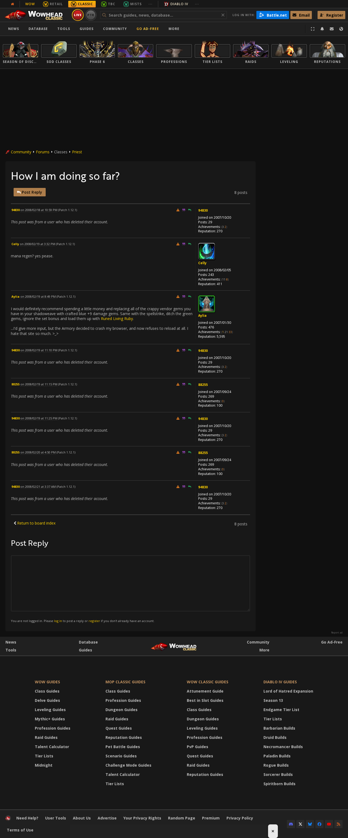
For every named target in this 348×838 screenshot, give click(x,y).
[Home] (36, 15)
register (94, 621)
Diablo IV (179, 4)
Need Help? (27, 818)
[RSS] (338, 824)
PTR (91, 15)
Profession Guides (52, 728)
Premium (211, 818)
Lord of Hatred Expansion (288, 691)
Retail (56, 4)
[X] (300, 824)
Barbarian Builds (279, 728)
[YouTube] (329, 824)
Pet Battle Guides (122, 746)
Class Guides (47, 691)
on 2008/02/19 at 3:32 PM (37, 244)
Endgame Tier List (281, 709)
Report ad (337, 632)
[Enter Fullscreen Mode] (313, 29)
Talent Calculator (52, 746)
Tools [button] (63, 28)
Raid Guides (46, 737)
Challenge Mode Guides (128, 765)
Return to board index (36, 523)
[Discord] (291, 824)
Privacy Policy (239, 818)
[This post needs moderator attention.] (177, 210)
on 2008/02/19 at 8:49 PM (38, 296)
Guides (87, 28)
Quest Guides (118, 728)
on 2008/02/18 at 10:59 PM (38, 210)
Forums (42, 151)
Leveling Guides (50, 709)
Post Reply (31, 192)
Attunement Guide (205, 691)
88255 (203, 384)
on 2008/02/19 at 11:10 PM (38, 350)
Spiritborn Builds (279, 783)
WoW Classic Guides (207, 681)
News (13, 28)
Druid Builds (275, 737)
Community (115, 28)
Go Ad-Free (147, 28)
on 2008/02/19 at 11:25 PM (38, 418)
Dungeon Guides (121, 709)
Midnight (43, 765)
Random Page (181, 818)
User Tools (55, 818)
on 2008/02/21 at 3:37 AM (38, 486)
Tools (10, 650)
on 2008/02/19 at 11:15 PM (38, 384)
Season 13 (273, 700)
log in (58, 621)
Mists (136, 4)
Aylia (202, 315)
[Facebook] (319, 824)
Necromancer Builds (283, 746)
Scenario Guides (121, 755)
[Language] (341, 29)
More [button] (174, 28)
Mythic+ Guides (50, 718)
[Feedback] (332, 29)
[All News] (12, 4)
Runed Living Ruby (117, 318)
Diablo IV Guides (280, 681)
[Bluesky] (310, 824)
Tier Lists (44, 755)
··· (150, 4)
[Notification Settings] (322, 29)
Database (38, 28)
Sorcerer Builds (278, 774)
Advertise (107, 818)
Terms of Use (20, 830)
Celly (202, 263)
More (264, 650)
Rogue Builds (276, 765)
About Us (82, 818)
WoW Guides (47, 681)
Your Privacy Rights (142, 818)
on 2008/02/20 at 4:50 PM (38, 452)
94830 (203, 210)
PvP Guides (197, 746)
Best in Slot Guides (205, 700)
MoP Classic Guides (125, 681)
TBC (111, 4)
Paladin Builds (277, 755)
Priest (77, 151)
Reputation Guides (123, 737)
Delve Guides (47, 700)
